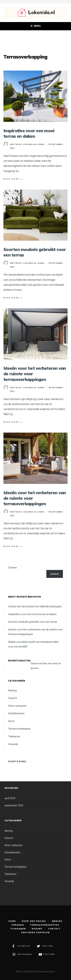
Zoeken (12, 567)
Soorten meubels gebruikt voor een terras (32, 621)
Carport (12, 698)
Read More (13, 179)
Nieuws (37, 928)
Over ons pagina (34, 921)
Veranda (13, 744)
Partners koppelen (35, 932)
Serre (11, 721)
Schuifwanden (16, 713)
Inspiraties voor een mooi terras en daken (28, 133)
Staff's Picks (17, 761)
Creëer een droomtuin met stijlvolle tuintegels (35, 606)
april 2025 (10, 798)
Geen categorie (17, 705)
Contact (54, 928)
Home (12, 921)
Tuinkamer (14, 736)
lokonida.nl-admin (33, 144)
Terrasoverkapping (19, 728)
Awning (12, 690)
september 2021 (13, 805)
